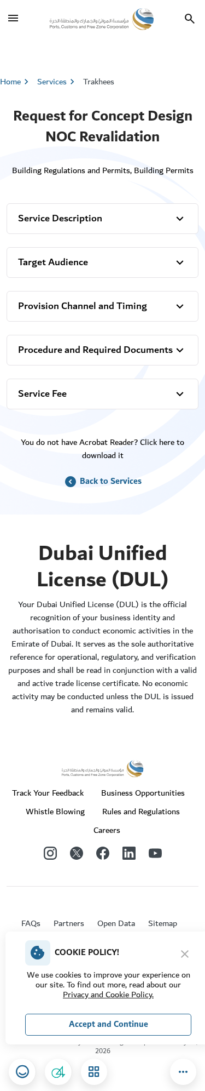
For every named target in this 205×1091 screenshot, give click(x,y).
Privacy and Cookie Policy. (108, 994)
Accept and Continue (108, 1024)
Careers (106, 830)
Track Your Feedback (48, 793)
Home (10, 81)
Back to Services (103, 481)
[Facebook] (102, 853)
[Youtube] (155, 853)
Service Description (60, 218)
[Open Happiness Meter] (22, 1072)
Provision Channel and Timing (82, 306)
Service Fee (42, 393)
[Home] (102, 19)
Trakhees (98, 81)
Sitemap (162, 923)
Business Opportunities (143, 793)
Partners (69, 923)
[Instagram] (50, 853)
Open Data (116, 923)
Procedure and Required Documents (95, 349)
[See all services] (94, 1072)
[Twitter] (76, 853)
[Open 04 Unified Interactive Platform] (58, 1072)
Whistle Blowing (55, 811)
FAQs (30, 923)
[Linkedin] (129, 853)
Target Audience (53, 262)
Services (57, 81)
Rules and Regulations (141, 811)
